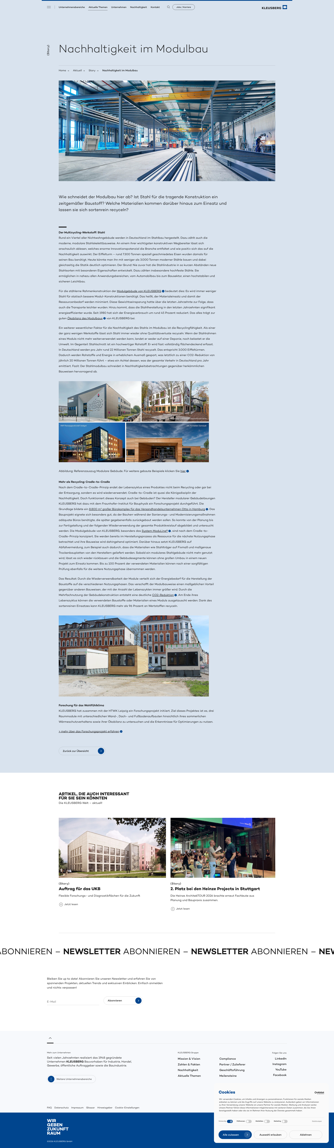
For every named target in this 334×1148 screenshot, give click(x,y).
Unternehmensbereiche (72, 7)
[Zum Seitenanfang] (50, 1039)
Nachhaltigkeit (138, 7)
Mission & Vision (189, 1059)
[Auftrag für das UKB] (112, 848)
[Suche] (168, 7)
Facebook (280, 1075)
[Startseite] (274, 7)
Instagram (279, 1064)
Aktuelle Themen (98, 7)
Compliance (227, 1059)
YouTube (281, 1069)
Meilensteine (228, 1076)
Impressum (77, 1108)
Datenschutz (61, 1108)
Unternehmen (118, 7)
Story (92, 70)
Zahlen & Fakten (189, 1064)
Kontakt (155, 7)
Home (62, 70)
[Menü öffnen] (49, 7)
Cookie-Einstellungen (127, 1108)
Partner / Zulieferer (232, 1064)
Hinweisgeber (104, 1108)
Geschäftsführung (231, 1070)
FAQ (49, 1108)
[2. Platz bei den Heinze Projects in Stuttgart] (224, 848)
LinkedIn (281, 1058)
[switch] (249, 1121)
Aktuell (77, 70)
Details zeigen (317, 1121)
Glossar (90, 1108)
